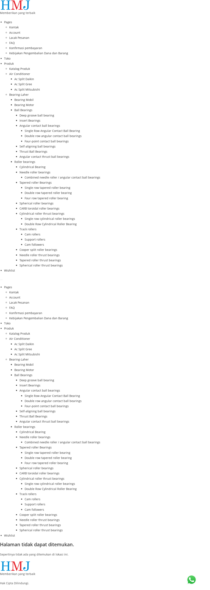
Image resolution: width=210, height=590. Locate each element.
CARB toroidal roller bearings (39, 208)
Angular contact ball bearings (39, 126)
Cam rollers (32, 234)
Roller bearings (24, 162)
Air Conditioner (19, 74)
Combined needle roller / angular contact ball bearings (62, 177)
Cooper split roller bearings (38, 250)
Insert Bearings (29, 120)
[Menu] (1, 279)
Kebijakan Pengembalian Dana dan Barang (38, 53)
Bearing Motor (24, 105)
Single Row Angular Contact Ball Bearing (52, 131)
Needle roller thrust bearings (39, 255)
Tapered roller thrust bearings (40, 260)
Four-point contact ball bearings (47, 141)
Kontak (14, 27)
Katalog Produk (19, 69)
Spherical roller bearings (36, 203)
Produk (9, 64)
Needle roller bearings (34, 172)
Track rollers (28, 229)
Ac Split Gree (23, 84)
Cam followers (34, 245)
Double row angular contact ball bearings (53, 136)
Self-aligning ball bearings (37, 146)
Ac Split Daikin (24, 79)
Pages (8, 22)
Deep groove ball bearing (36, 115)
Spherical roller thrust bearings (41, 265)
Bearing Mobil (24, 100)
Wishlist (9, 270)
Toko (7, 58)
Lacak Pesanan (19, 38)
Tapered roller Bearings (35, 182)
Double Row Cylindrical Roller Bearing (51, 224)
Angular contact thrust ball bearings (44, 157)
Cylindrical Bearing (32, 167)
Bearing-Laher (19, 95)
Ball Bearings (23, 110)
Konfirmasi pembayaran (25, 48)
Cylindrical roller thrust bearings (41, 213)
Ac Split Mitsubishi (27, 89)
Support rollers (35, 239)
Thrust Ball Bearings (33, 151)
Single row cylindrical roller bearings (50, 219)
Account (14, 33)
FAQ (12, 43)
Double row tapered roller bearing (48, 193)
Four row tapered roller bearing (46, 198)
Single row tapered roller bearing (47, 188)
